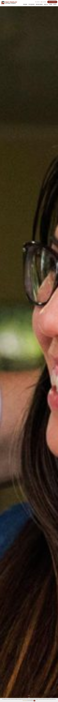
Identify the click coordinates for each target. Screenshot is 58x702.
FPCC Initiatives (31, 4)
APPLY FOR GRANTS (52, 1)
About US (46, 4)
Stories (50, 4)
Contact (55, 4)
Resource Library (39, 4)
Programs (25, 4)
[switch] (25, 5)
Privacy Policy (25, 700)
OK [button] (34, 700)
